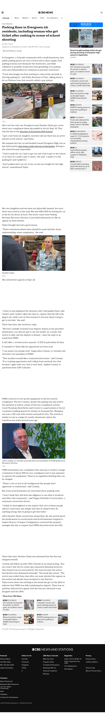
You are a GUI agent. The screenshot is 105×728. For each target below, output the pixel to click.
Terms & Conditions (50, 671)
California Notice (92, 662)
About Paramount (6, 681)
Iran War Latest (5, 662)
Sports (34, 18)
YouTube (25, 659)
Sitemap (46, 674)
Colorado (5, 18)
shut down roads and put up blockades (36, 146)
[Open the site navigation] (16, 12)
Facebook (25, 662)
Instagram (25, 665)
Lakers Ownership (6, 668)
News (16, 18)
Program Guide (48, 662)
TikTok (24, 668)
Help (2, 691)
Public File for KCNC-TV (73, 659)
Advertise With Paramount (9, 684)
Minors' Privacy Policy (93, 671)
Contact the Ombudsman (9, 697)
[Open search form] (102, 12)
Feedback (3, 694)
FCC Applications (70, 666)
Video (42, 18)
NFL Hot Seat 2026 (7, 665)
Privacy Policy (91, 659)
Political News (5, 659)
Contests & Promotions (51, 665)
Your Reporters (52, 18)
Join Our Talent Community (5, 687)
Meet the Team (48, 659)
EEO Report (68, 669)
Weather (25, 18)
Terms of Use (90, 668)
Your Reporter (7, 24)
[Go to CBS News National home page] (45, 12)
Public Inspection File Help (72, 662)
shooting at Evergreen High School (36, 131)
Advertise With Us (49, 668)
